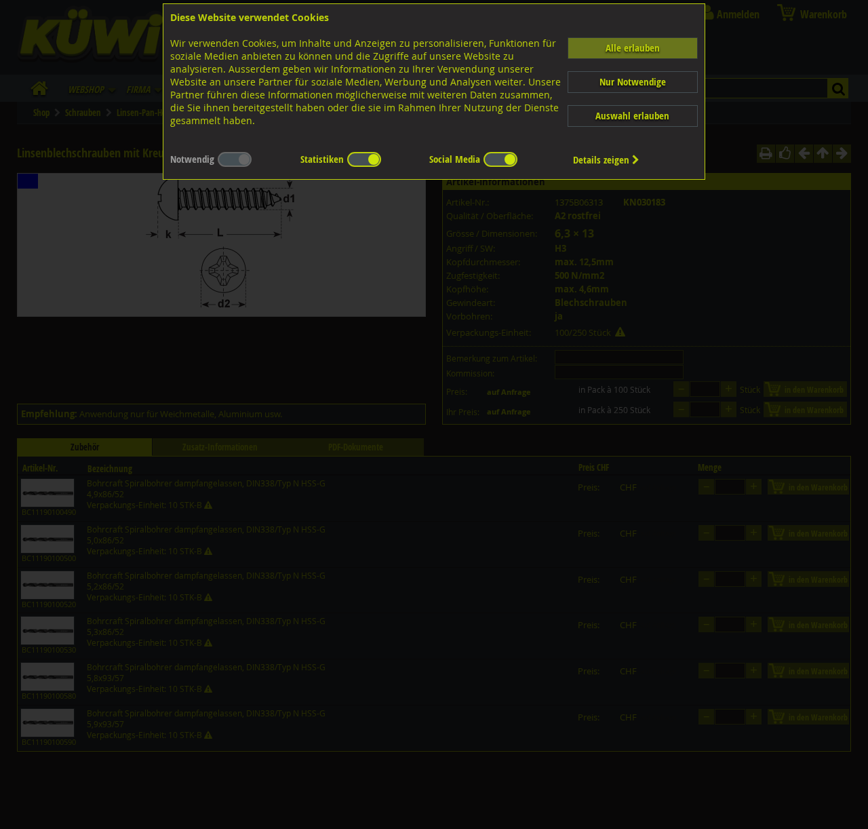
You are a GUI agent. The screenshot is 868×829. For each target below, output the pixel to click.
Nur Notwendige (632, 82)
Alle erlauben (633, 48)
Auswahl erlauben (632, 116)
